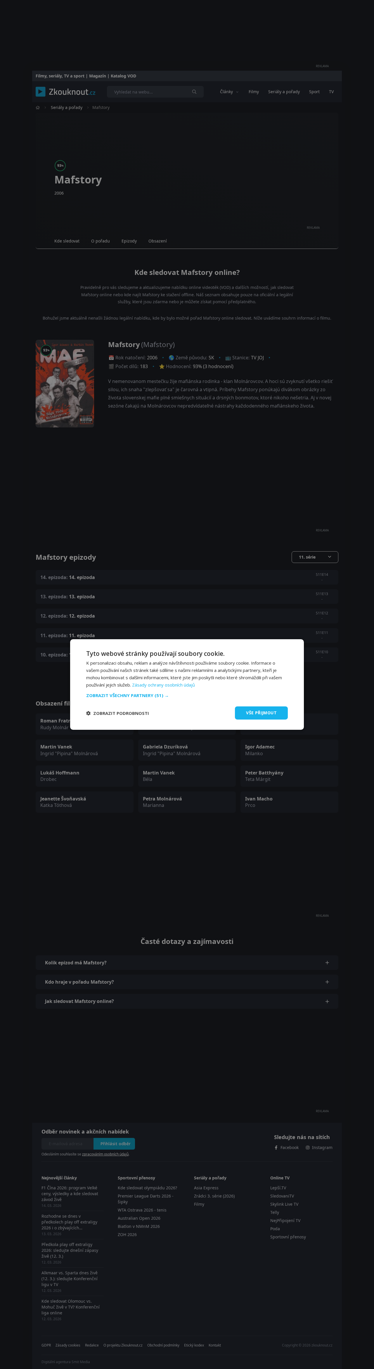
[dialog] (187, 684)
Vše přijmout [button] (261, 712)
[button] (187, 695)
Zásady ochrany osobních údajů (163, 685)
